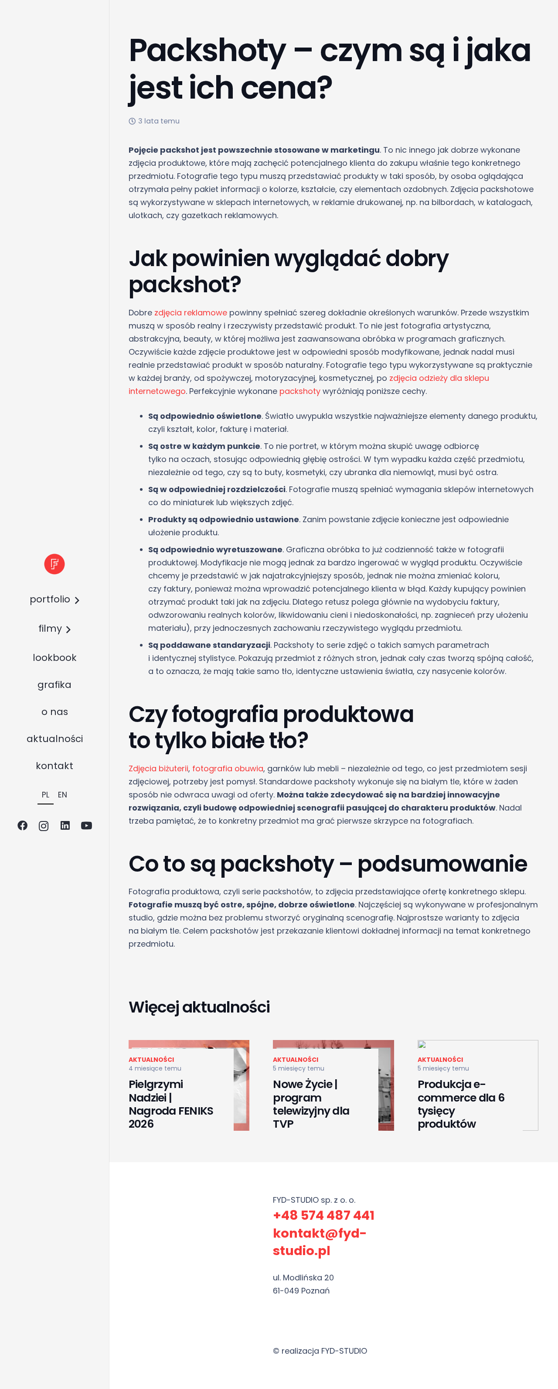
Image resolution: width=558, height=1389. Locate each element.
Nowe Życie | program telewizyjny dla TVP (311, 1104)
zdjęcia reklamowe (190, 312)
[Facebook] (22, 826)
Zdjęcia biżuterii (158, 768)
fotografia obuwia (227, 768)
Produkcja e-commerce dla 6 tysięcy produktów (461, 1104)
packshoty (299, 391)
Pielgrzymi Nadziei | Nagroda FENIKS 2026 (171, 1104)
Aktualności (151, 1059)
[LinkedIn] (65, 826)
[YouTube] (86, 826)
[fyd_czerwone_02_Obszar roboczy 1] (54, 564)
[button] (74, 600)
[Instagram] (44, 826)
